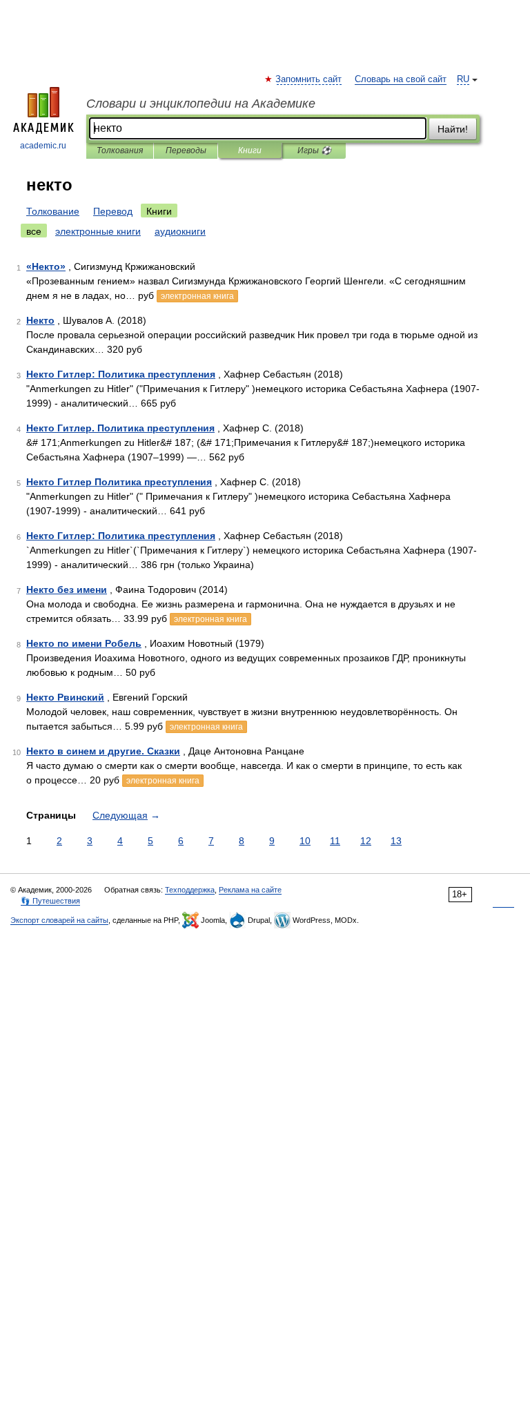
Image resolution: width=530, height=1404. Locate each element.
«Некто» (46, 266)
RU (463, 79)
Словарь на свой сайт (400, 79)
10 (305, 840)
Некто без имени (66, 589)
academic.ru (43, 145)
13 (396, 840)
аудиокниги (180, 231)
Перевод (112, 211)
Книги (250, 150)
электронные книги (98, 231)
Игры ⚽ (314, 150)
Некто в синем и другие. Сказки (103, 751)
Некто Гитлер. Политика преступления (120, 427)
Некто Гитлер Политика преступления (119, 481)
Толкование (52, 211)
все (33, 231)
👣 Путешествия (50, 901)
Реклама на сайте (250, 890)
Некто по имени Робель (83, 643)
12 (365, 840)
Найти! (453, 129)
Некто (40, 320)
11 (335, 840)
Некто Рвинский (65, 697)
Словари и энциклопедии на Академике (200, 103)
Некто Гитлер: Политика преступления (120, 374)
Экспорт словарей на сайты (59, 920)
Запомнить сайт (309, 79)
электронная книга (197, 296)
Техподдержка (190, 890)
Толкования (120, 150)
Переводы (186, 150)
